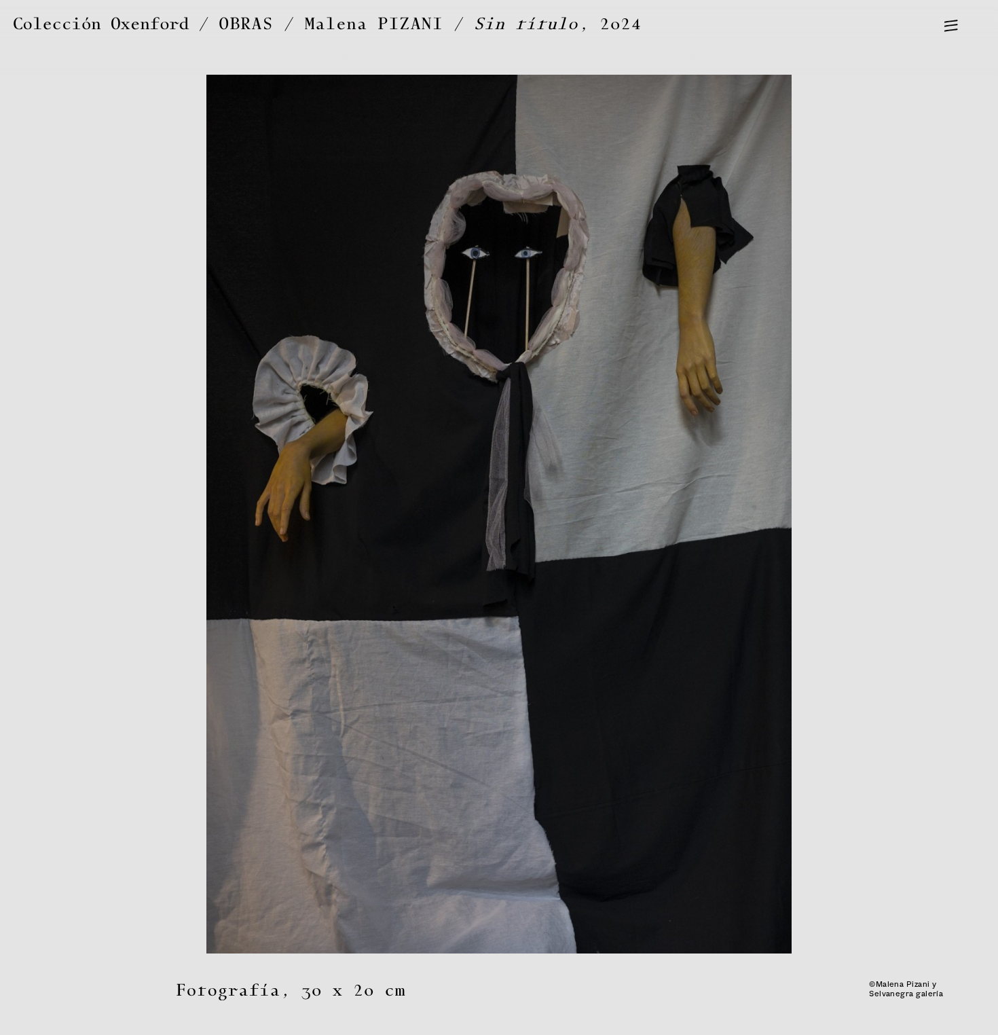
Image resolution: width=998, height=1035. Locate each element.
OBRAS (246, 24)
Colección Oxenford (101, 24)
